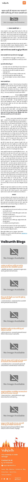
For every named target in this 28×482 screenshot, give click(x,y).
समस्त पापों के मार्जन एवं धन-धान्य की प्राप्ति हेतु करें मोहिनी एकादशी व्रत (12, 424)
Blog (24, 469)
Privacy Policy (4, 472)
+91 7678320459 (7, 462)
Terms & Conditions (6, 474)
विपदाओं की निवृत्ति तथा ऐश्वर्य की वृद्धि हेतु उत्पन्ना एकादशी (13, 298)
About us (11, 469)
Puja (7, 469)
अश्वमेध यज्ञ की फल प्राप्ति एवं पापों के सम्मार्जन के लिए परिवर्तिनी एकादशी (12, 266)
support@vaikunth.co (9, 465)
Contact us (18, 469)
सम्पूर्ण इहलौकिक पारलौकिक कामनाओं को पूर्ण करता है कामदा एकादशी (14, 392)
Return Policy (13, 472)
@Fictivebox (18, 479)
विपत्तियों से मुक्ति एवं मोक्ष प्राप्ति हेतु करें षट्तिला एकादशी (12, 329)
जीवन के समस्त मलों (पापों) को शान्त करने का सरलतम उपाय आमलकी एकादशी (14, 361)
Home (3, 469)
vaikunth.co (24, 233)
